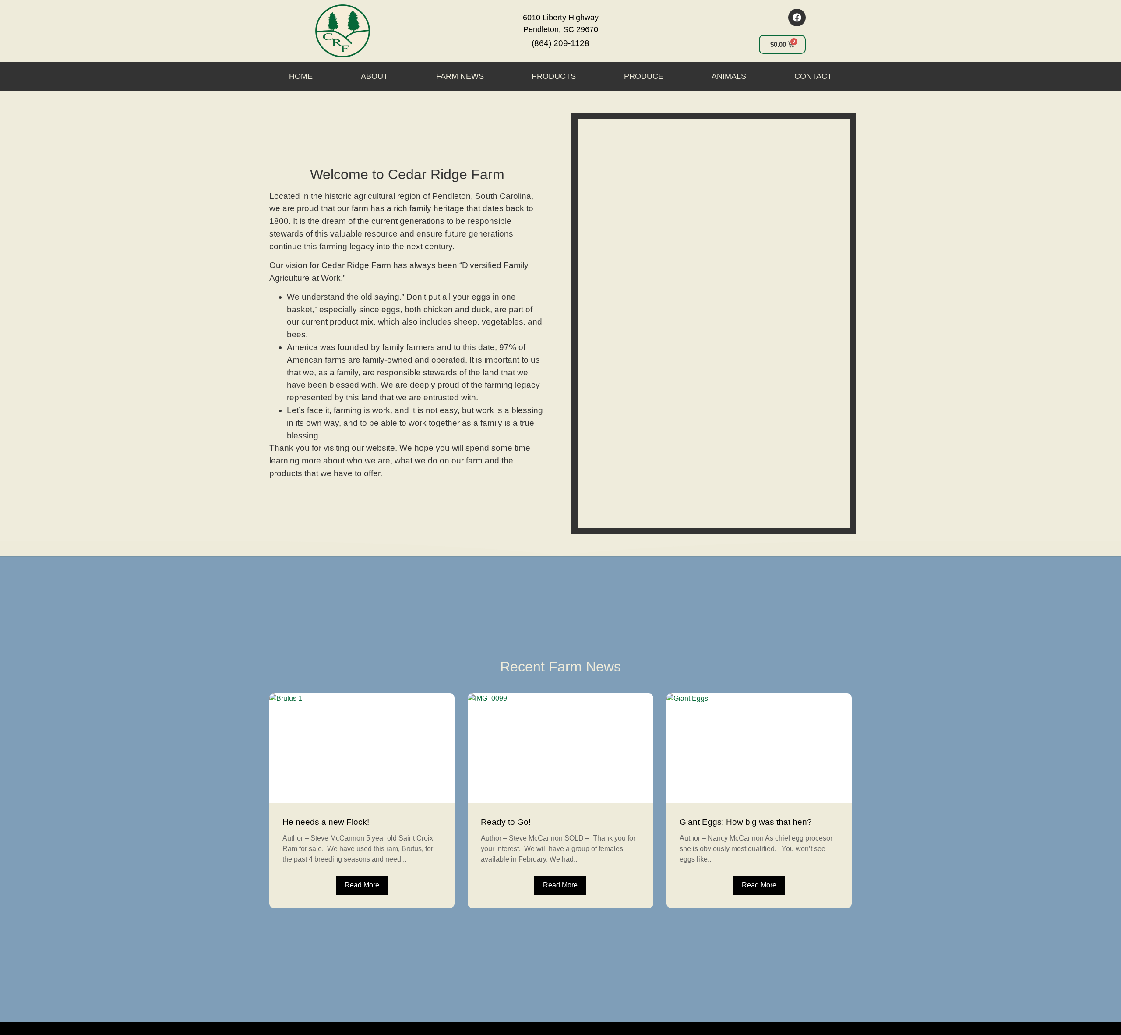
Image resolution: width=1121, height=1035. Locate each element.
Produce (643, 76)
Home (301, 76)
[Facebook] (797, 17)
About (374, 76)
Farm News (460, 76)
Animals (729, 76)
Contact (813, 76)
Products (554, 76)
